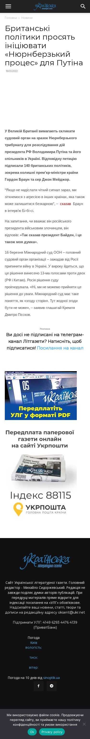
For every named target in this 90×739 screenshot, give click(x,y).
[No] (84, 724)
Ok (32, 732)
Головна (11, 18)
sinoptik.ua (51, 677)
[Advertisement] (45, 101)
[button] (8, 6)
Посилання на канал (60, 348)
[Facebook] (38, 686)
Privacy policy (52, 732)
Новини (27, 18)
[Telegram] (51, 686)
